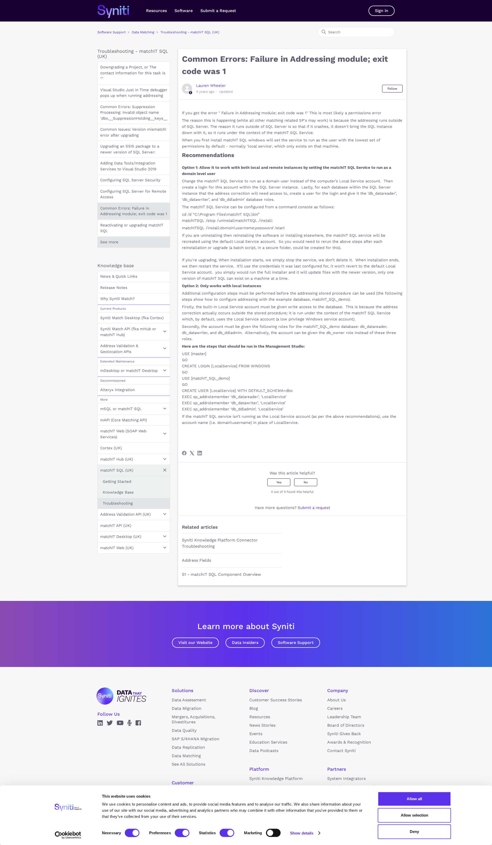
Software (184, 10)
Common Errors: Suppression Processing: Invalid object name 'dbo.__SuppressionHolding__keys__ (133, 113)
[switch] (182, 833)
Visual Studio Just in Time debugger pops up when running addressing (133, 93)
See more (109, 242)
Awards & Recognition (349, 742)
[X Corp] (192, 453)
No (306, 482)
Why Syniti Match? (117, 298)
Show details (301, 833)
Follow (392, 88)
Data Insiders (245, 642)
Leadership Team (344, 716)
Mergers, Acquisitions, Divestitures (193, 719)
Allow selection (414, 815)
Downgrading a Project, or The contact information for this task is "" (132, 73)
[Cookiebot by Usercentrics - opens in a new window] (68, 835)
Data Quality (184, 730)
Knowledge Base (118, 492)
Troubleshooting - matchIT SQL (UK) (189, 32)
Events (255, 733)
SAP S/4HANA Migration (195, 738)
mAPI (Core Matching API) (123, 420)
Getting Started (117, 481)
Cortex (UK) (111, 448)
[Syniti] (121, 695)
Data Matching (143, 32)
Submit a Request (218, 10)
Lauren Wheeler (211, 85)
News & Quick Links (118, 276)
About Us (336, 699)
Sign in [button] (381, 10)
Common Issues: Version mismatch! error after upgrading (133, 132)
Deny (414, 831)
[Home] (118, 11)
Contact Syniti (341, 750)
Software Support (111, 32)
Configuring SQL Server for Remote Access (133, 194)
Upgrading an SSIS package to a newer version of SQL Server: (129, 149)
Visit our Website (195, 642)
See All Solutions (188, 764)
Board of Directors (345, 725)
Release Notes (113, 287)
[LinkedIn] (199, 453)
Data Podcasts (263, 750)
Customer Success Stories (275, 699)
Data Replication (188, 747)
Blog (253, 708)
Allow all (414, 799)
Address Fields (196, 560)
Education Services (268, 742)
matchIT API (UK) (115, 525)
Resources (156, 10)
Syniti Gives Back (344, 733)
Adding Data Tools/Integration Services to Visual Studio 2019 (128, 166)
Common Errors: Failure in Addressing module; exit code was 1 (133, 211)
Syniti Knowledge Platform (276, 778)
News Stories (262, 725)
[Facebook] (184, 453)
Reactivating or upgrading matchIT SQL (131, 228)
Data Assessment (189, 699)
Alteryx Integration (117, 390)
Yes (278, 482)
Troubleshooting (118, 503)
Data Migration (186, 708)
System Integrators (346, 778)
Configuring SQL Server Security (130, 180)
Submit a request (314, 507)
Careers (335, 708)
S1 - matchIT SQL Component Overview (221, 574)
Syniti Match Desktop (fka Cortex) (131, 318)
